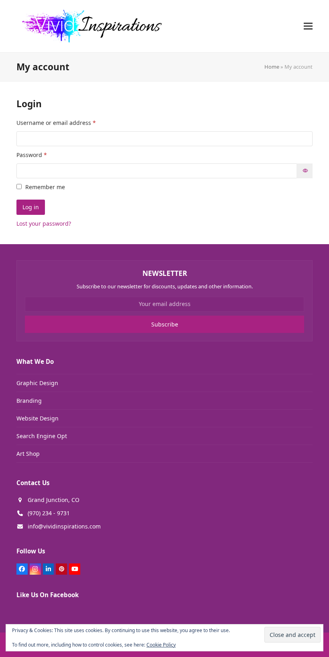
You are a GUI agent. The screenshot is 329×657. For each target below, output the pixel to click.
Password (43, 155)
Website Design (37, 418)
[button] (308, 25)
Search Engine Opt (41, 436)
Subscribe (164, 324)
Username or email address (68, 122)
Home (271, 66)
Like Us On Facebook (47, 595)
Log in (30, 207)
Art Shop (28, 453)
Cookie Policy (161, 644)
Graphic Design (37, 383)
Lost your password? (43, 223)
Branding (29, 400)
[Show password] (305, 170)
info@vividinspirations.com (64, 526)
